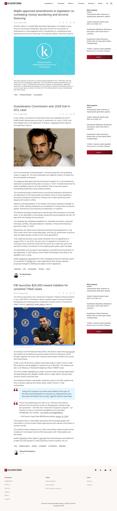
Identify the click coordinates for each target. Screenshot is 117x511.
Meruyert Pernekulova (27, 451)
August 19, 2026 (62, 416)
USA (24, 269)
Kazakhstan (8, 481)
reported (31, 259)
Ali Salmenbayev (25, 274)
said (51, 396)
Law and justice (38, 94)
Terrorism (41, 269)
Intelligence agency (24, 446)
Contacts (89, 485)
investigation (42, 446)
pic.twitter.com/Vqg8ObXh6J (52, 413)
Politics (7, 484)
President (61, 3)
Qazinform (56, 123)
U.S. (16, 118)
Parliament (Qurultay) (25, 94)
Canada (30, 261)
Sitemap (89, 481)
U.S (34, 261)
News (15, 94)
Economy (81, 3)
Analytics (91, 3)
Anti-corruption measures (53, 488)
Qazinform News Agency (35, 304)
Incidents (34, 446)
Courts (48, 269)
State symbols (50, 485)
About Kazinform (51, 481)
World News (17, 269)
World (6, 495)
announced (70, 352)
